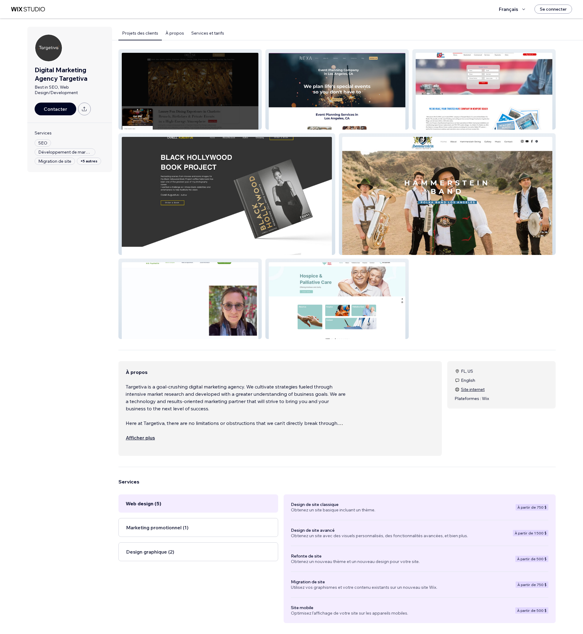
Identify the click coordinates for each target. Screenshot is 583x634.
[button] (190, 89)
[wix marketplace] (28, 9)
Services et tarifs (207, 33)
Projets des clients (140, 33)
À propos (174, 33)
